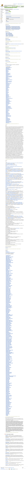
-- (12, 23)
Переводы (9, 7)
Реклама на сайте (12, 467)
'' (15, 432)
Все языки (1, 13)
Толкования (6, 7)
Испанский (1, 14)
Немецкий (1, 16)
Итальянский (2, 15)
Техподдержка (9, 467)
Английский (1, 11)
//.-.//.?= (13, 17)
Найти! (22, 6)
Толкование (7, 11)
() (6, 430)
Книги (12, 7)
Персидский (2, 17)
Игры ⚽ (15, 7)
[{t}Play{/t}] (8, 12)
